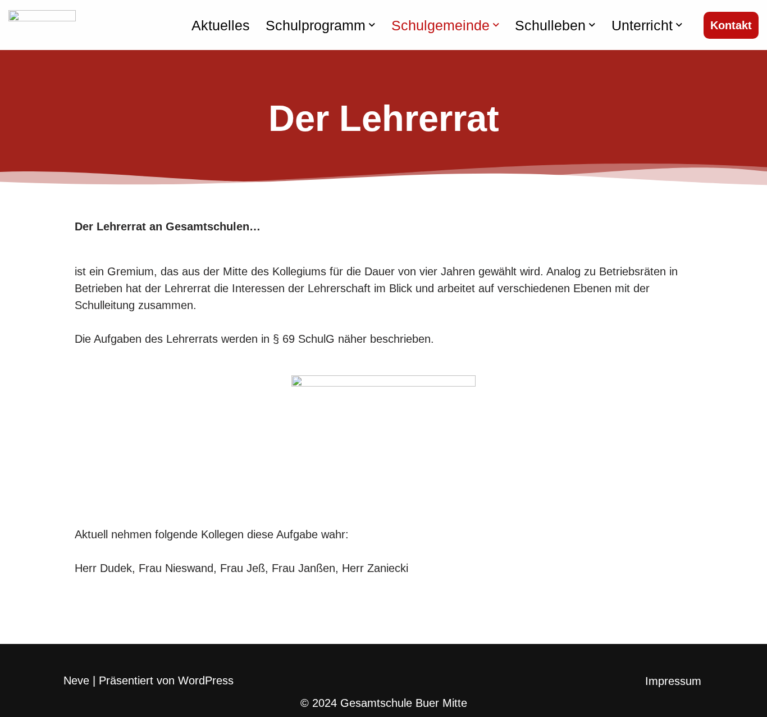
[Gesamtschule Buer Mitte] (42, 25)
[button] (372, 25)
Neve (76, 680)
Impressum (673, 681)
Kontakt (731, 25)
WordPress (206, 680)
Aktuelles (220, 25)
